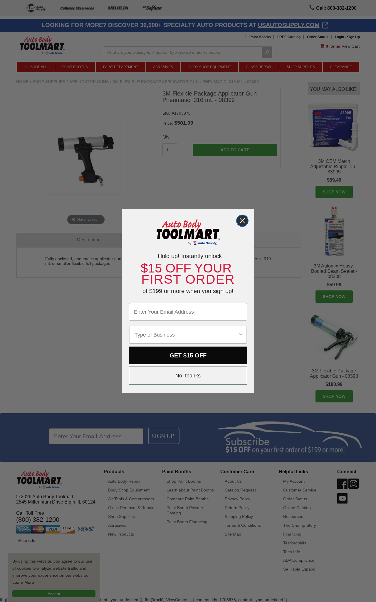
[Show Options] (241, 334)
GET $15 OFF (188, 355)
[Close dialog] (242, 221)
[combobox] (186, 334)
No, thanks (188, 376)
